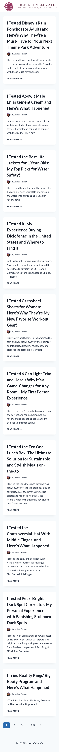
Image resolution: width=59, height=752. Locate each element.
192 (33, 725)
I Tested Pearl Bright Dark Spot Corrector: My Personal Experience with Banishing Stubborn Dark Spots (29, 610)
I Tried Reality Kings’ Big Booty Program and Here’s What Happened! (29, 681)
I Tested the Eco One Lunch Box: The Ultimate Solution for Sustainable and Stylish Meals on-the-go (29, 458)
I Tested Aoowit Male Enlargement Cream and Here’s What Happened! (29, 102)
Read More (14, 78)
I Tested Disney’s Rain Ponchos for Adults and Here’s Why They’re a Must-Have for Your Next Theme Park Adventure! (29, 35)
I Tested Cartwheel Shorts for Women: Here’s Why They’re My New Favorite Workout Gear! (28, 312)
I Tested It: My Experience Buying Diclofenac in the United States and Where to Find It (29, 235)
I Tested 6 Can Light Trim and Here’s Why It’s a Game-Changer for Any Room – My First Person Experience (29, 385)
